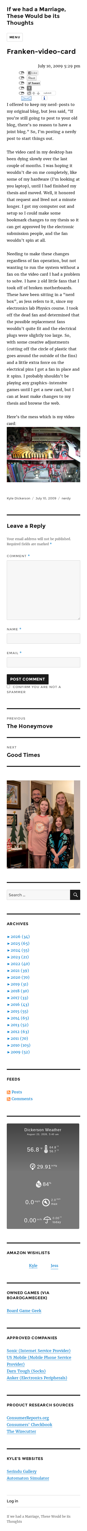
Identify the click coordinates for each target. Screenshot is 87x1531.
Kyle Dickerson (18, 498)
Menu (14, 37)
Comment (18, 556)
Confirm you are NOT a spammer (34, 689)
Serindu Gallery (21, 1471)
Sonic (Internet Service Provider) (39, 1350)
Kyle (33, 1265)
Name (14, 629)
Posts (17, 1092)
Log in (12, 1501)
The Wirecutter (21, 1431)
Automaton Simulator (28, 1478)
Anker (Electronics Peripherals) (37, 1377)
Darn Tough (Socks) (26, 1371)
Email (14, 653)
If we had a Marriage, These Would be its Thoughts (36, 16)
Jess (54, 1265)
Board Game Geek (24, 1310)
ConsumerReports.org (28, 1417)
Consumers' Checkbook (29, 1424)
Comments (22, 1098)
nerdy (66, 498)
